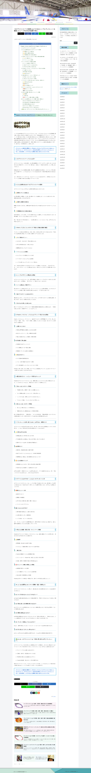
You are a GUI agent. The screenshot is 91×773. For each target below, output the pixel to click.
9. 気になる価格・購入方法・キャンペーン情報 (31, 92)
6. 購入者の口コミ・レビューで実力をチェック (31, 75)
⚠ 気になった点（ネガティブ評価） (30, 78)
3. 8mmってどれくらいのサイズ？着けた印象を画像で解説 (33, 56)
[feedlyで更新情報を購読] (36, 693)
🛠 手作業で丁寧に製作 (27, 71)
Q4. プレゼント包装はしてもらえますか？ (31, 105)
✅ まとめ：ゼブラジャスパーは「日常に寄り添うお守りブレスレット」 (36, 109)
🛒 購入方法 (25, 95)
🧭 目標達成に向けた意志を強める (29, 54)
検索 (61, 40)
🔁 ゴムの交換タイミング (28, 85)
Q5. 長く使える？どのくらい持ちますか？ (31, 107)
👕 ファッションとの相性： (28, 59)
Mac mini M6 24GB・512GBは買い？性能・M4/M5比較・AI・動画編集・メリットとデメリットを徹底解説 (68, 71)
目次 (33, 43)
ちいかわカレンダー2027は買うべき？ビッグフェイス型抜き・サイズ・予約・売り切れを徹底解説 (68, 59)
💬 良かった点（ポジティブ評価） (29, 76)
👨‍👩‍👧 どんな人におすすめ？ (28, 90)
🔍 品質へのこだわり (27, 70)
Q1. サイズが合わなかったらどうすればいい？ (32, 100)
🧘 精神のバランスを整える (28, 51)
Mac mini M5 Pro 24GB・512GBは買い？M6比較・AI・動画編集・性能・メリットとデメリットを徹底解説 (68, 65)
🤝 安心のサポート (27, 73)
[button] (49, 33)
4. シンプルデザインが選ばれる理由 (29, 61)
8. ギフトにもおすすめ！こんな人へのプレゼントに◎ (32, 87)
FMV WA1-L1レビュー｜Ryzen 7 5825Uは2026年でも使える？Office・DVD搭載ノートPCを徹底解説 (68, 77)
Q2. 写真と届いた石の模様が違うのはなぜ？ (31, 102)
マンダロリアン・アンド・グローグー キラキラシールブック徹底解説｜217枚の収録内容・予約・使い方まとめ (68, 53)
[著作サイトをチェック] (31, 693)
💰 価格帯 (25, 93)
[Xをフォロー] (34, 693)
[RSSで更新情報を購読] (39, 693)
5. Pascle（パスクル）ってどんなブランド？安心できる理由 (33, 68)
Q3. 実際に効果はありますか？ (29, 104)
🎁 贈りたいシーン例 (27, 88)
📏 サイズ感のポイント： (28, 58)
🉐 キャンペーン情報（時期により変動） (31, 97)
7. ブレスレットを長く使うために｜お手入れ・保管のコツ (33, 80)
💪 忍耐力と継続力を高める (28, 53)
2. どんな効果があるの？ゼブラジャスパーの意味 (31, 49)
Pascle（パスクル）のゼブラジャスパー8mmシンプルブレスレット (34, 46)
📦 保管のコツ (26, 83)
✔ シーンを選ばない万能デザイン (29, 63)
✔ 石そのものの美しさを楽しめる (29, 66)
